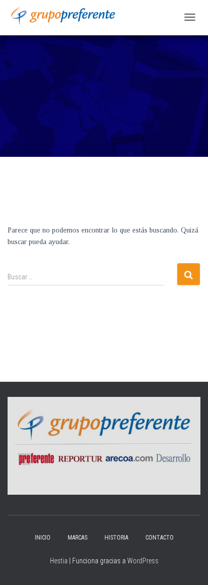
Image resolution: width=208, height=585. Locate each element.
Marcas (77, 537)
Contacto (159, 537)
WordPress (143, 561)
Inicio (42, 537)
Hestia (59, 561)
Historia (116, 537)
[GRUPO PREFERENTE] (63, 15)
